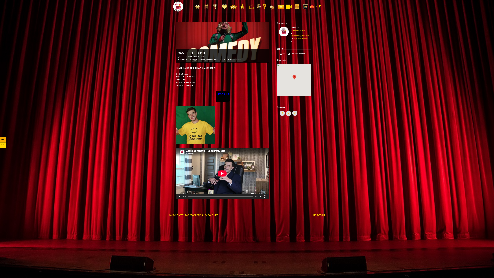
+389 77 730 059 (299, 30)
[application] (222, 173)
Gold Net (213, 215)
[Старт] (179, 196)
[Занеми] (261, 196)
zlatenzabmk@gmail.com (300, 36)
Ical (283, 54)
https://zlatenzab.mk (300, 39)
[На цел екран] (265, 196)
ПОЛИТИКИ (319, 215)
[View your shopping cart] (320, 6)
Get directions (235, 59)
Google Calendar (297, 54)
